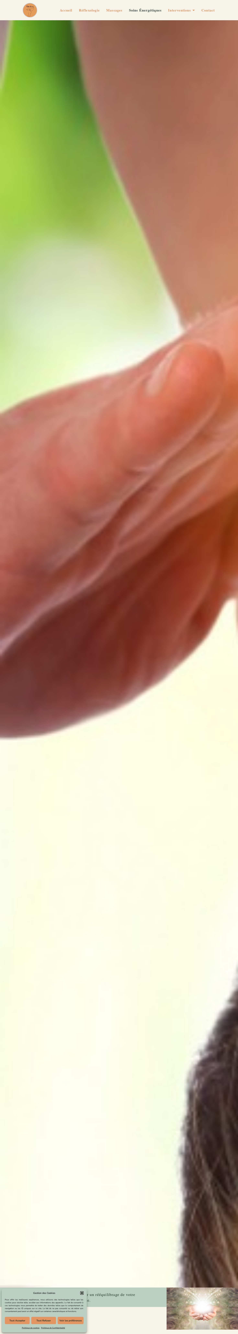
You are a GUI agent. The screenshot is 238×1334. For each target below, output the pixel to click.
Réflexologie (89, 10)
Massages (114, 10)
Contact (208, 10)
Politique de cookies (31, 1328)
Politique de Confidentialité (53, 1328)
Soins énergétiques (145, 10)
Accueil (66, 10)
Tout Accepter (17, 1320)
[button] (82, 1293)
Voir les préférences (70, 1320)
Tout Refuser (43, 1320)
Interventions (179, 10)
